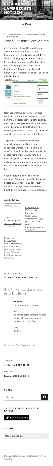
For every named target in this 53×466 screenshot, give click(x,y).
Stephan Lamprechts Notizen (18, 8)
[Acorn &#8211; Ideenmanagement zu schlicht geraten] (13, 208)
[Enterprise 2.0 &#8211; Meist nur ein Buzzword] (35, 217)
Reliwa (45, 72)
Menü (28, 24)
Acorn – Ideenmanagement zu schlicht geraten (13, 220)
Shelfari (35, 62)
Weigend (24, 51)
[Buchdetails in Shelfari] (26, 106)
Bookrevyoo (15, 76)
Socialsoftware (18, 278)
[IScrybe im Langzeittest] (14, 246)
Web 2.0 (33, 278)
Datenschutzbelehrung (14, 456)
